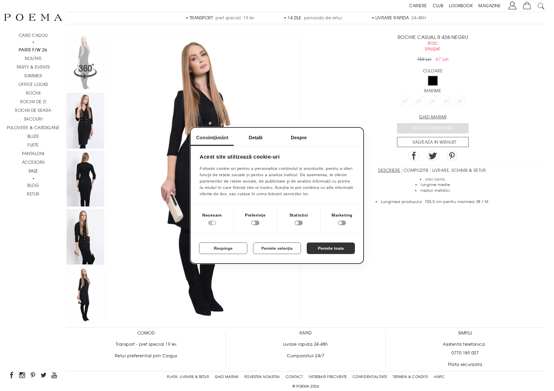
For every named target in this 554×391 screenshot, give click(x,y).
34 (405, 101)
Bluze (33, 136)
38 (432, 101)
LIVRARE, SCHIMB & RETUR (459, 170)
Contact (294, 377)
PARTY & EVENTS (33, 67)
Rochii (33, 93)
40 (446, 101)
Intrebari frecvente (328, 377)
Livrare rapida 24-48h (305, 344)
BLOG (33, 185)
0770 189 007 (465, 353)
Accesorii (33, 162)
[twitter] (44, 376)
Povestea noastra (262, 377)
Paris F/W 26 (33, 50)
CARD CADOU (33, 35)
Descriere (389, 170)
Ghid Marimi (227, 377)
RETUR (33, 194)
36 (418, 101)
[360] (85, 64)
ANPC (439, 377)
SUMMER (33, 76)
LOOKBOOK (461, 5)
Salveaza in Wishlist (434, 142)
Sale (33, 171)
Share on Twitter (433, 156)
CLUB (438, 5)
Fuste (33, 145)
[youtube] (54, 376)
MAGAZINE (489, 5)
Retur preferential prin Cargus (146, 356)
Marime (432, 91)
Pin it (452, 156)
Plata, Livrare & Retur (188, 377)
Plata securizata (465, 364)
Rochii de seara (33, 110)
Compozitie (416, 170)
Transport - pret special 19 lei (146, 344)
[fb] (12, 376)
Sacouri (33, 119)
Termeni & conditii (410, 377)
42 (460, 101)
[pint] (33, 376)
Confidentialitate (370, 377)
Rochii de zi (33, 101)
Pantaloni (33, 153)
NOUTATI (33, 58)
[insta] (22, 376)
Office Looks (33, 84)
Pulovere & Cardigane (33, 127)
